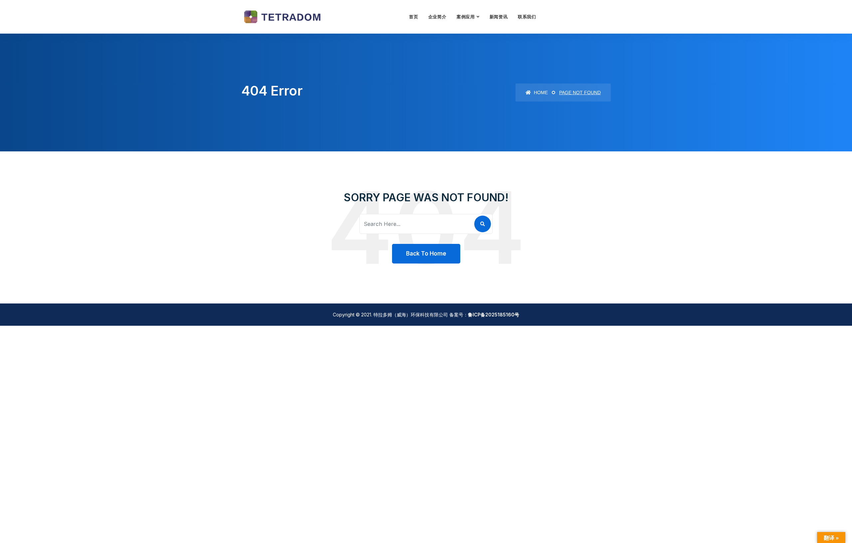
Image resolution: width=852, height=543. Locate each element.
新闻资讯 (499, 16)
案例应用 (466, 16)
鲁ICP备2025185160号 (493, 314)
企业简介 (437, 16)
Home (540, 92)
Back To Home (426, 253)
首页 (413, 16)
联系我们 (527, 16)
